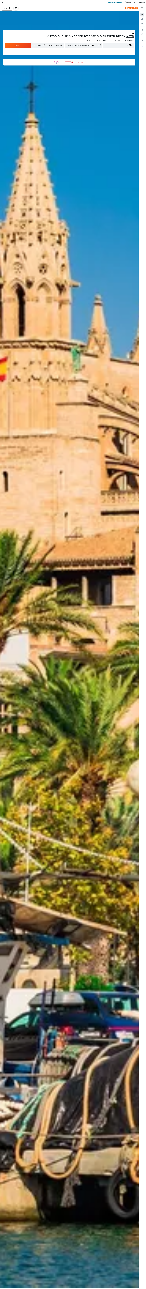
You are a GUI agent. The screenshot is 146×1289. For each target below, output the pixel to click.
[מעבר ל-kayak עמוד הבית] (131, 8)
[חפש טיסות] (142, 14)
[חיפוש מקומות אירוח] (142, 19)
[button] (2, 2)
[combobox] (129, 40)
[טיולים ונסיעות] (142, 40)
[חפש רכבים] (142, 23)
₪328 (130, 36)
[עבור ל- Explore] (142, 30)
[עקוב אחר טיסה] (142, 34)
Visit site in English (115, 2)
